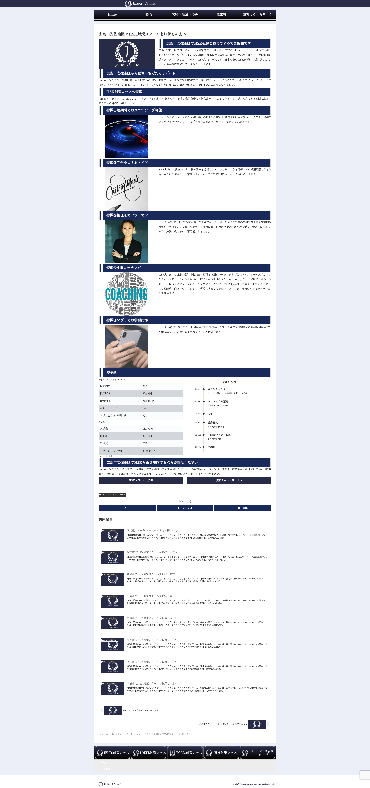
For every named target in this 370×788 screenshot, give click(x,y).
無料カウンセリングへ (229, 480)
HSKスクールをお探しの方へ (113, 495)
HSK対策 (105, 769)
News (103, 763)
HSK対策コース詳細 (141, 480)
